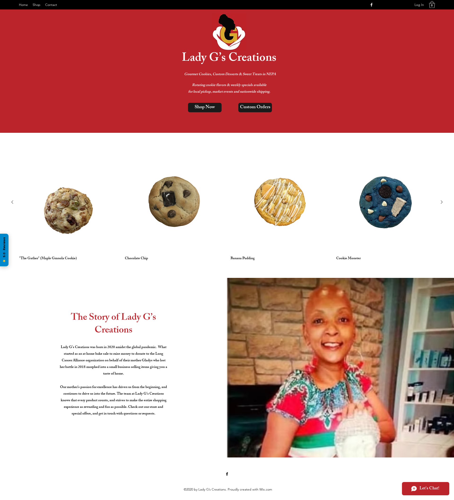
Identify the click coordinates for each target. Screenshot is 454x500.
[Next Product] (442, 202)
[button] (432, 4)
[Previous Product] (12, 202)
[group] (227, 207)
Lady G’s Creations (229, 59)
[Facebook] (371, 4)
